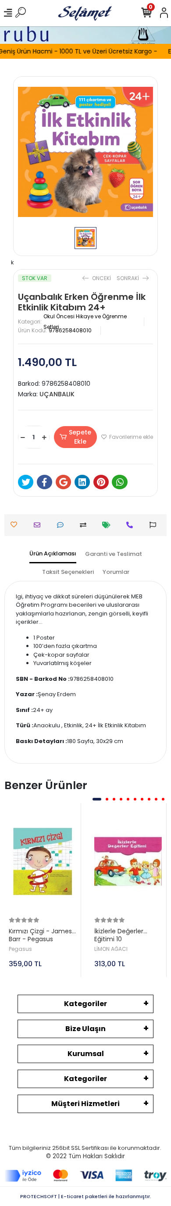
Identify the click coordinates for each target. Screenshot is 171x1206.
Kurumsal (86, 1054)
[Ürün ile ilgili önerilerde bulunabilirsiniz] (155, 524)
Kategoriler (85, 1004)
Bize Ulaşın (85, 1029)
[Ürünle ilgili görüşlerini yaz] (62, 524)
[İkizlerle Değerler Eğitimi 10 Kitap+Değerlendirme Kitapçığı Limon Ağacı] (128, 861)
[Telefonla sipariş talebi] (131, 524)
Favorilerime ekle (130, 437)
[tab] (52, 554)
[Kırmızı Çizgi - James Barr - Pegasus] (42, 861)
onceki (101, 278)
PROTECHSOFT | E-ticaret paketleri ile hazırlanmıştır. (85, 1196)
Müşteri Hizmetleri (85, 1104)
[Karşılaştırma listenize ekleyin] (85, 524)
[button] (97, 799)
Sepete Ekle (80, 437)
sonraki (128, 278)
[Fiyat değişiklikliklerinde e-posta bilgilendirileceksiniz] (108, 524)
